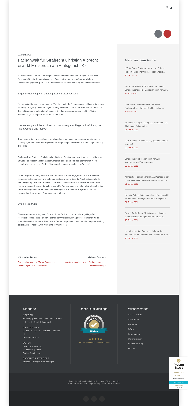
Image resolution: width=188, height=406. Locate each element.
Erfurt (38, 350)
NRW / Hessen (31, 327)
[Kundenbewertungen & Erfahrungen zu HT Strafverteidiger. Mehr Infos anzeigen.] (94, 334)
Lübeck (36, 322)
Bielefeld (56, 331)
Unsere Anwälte (135, 315)
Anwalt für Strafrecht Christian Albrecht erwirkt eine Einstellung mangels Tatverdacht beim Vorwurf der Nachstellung (145, 215)
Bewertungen (134, 334)
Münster (46, 331)
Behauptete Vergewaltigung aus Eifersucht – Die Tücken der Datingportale (146, 124)
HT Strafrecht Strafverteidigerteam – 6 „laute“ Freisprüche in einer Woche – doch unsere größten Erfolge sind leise (145, 70)
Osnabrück (46, 322)
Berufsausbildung (135, 344)
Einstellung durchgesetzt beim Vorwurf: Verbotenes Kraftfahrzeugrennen (142, 161)
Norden (28, 315)
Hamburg (27, 318)
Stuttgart (26, 362)
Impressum (94, 383)
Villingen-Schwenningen (43, 362)
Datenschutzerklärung (110, 383)
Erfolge (131, 329)
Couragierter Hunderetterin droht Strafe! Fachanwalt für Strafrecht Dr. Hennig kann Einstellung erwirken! (144, 106)
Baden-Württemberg (36, 358)
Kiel (28, 322)
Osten (27, 343)
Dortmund (27, 331)
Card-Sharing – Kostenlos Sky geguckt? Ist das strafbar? (146, 142)
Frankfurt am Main (31, 337)
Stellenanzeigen (135, 339)
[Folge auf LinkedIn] (102, 399)
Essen (37, 331)
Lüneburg (49, 318)
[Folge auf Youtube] (94, 399)
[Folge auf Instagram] (86, 399)
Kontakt (131, 348)
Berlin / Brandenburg (32, 353)
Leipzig (26, 346)
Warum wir (132, 324)
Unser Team (133, 319)
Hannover (38, 318)
